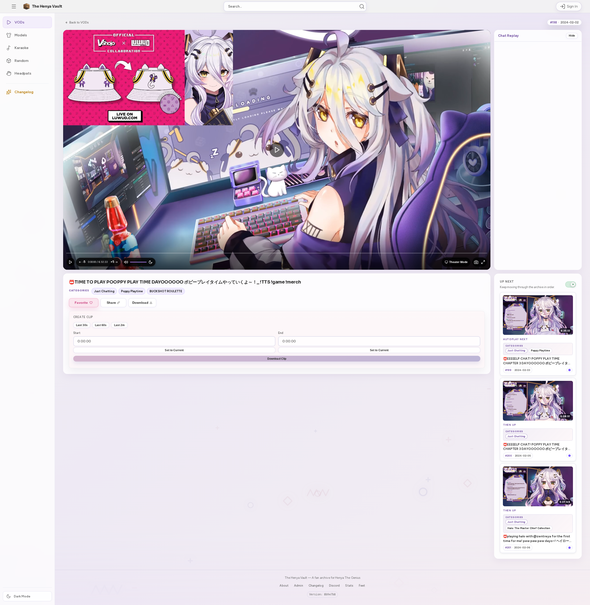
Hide (572, 35)
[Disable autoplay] (570, 284)
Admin (298, 585)
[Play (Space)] (71, 262)
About (284, 585)
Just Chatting (104, 291)
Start (76, 333)
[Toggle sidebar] (13, 6)
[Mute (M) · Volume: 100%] (126, 262)
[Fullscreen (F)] (483, 262)
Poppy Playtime (132, 291)
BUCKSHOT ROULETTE (166, 291)
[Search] (361, 6)
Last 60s (100, 325)
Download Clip (276, 358)
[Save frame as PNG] (476, 262)
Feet (362, 585)
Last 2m (119, 325)
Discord (334, 585)
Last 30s (82, 325)
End (280, 333)
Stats (349, 585)
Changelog (316, 585)
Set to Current (174, 350)
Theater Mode (458, 262)
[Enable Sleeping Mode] (150, 262)
